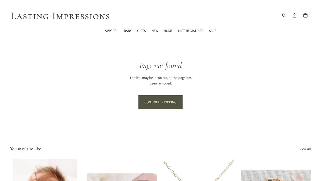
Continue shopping (160, 102)
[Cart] (305, 15)
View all (305, 149)
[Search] (283, 15)
